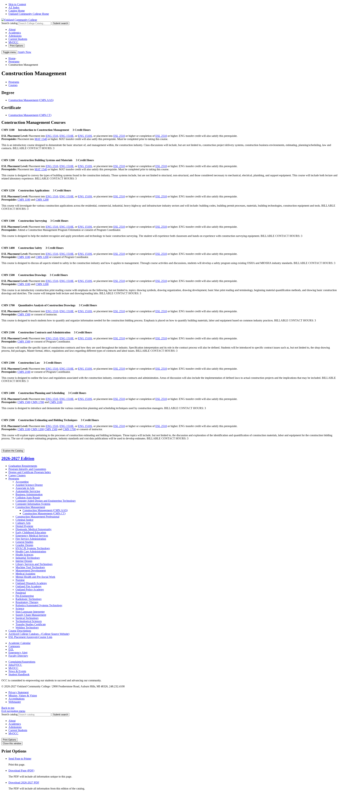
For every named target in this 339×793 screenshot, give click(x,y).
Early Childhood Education (31, 532)
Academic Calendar (19, 643)
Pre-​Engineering (25, 595)
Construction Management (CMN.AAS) (30, 100)
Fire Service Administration (31, 538)
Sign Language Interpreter (30, 611)
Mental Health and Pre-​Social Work (35, 576)
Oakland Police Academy (30, 589)
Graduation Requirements (22, 465)
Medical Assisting (25, 573)
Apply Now (24, 52)
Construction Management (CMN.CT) (29, 115)
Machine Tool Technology (30, 567)
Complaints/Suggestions (21, 661)
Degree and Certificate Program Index (29, 472)
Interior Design (24, 560)
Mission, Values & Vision (22, 695)
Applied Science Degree (29, 484)
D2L (11, 649)
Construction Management (30, 507)
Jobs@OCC (15, 664)
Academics (14, 32)
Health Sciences (24, 554)
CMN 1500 (23, 314)
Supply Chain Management (31, 614)
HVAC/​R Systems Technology (33, 548)
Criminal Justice (24, 519)
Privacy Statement (18, 692)
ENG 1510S (85, 135)
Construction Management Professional (37, 516)
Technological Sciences (29, 621)
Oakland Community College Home (28, 13)
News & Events (17, 671)
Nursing (20, 580)
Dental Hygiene (24, 526)
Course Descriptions (19, 630)
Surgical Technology (27, 618)
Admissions (15, 35)
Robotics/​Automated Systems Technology (39, 605)
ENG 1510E (67, 135)
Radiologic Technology (29, 599)
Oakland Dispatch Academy (31, 583)
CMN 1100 (23, 199)
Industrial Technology (28, 557)
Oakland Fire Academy (28, 586)
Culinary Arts (23, 522)
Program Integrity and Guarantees (27, 469)
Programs (13, 61)
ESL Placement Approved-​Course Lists (30, 637)
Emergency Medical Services (32, 535)
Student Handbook (18, 674)
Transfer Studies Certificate (31, 624)
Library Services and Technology (34, 564)
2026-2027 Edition (17, 458)
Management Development (31, 570)
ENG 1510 (52, 135)
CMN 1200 (42, 199)
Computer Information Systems (33, 503)
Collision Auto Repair (28, 497)
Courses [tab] (12, 85)
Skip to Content (17, 4)
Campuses (14, 646)
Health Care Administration (31, 551)
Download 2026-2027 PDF (23, 782)
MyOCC (13, 42)
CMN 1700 (37, 402)
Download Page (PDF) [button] (21, 770)
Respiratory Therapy (27, 602)
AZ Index (13, 7)
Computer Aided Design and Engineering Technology (46, 500)
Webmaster (14, 701)
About (12, 29)
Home (11, 58)
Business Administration (29, 494)
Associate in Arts (25, 488)
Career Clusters (17, 475)
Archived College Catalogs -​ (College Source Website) (38, 633)
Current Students (17, 39)
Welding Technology (27, 627)
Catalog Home (16, 10)
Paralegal (21, 592)
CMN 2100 (23, 371)
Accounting (22, 481)
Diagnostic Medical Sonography (34, 529)
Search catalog (9, 23)
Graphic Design (24, 545)
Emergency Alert (17, 652)
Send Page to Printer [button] (19, 758)
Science (20, 608)
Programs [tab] (13, 81)
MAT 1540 (41, 139)
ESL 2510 (119, 135)
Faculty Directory (18, 655)
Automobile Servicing (28, 491)
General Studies (24, 541)
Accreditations (16, 698)
